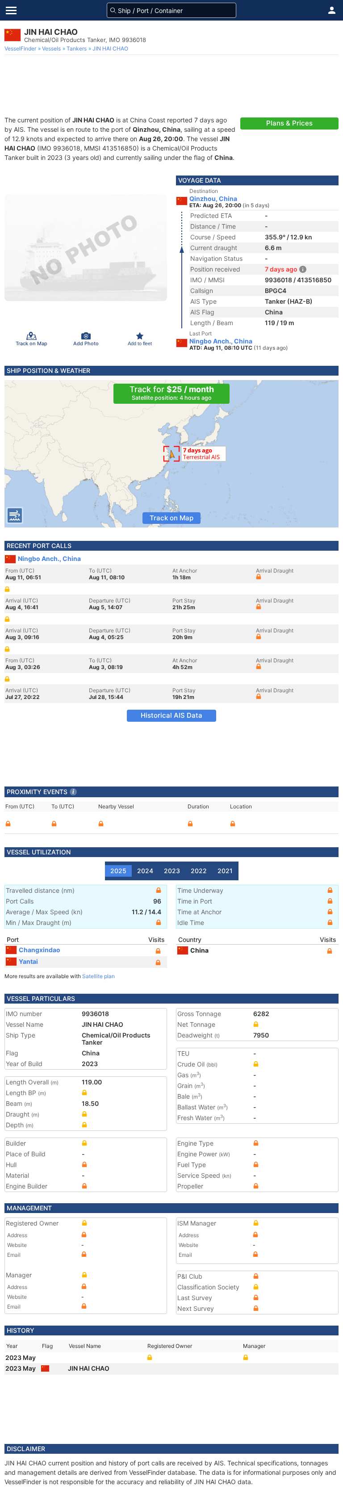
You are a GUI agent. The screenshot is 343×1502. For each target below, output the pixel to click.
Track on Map (171, 518)
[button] (332, 10)
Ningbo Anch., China (220, 341)
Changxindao (39, 950)
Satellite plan (98, 976)
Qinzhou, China (213, 198)
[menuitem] (21, 49)
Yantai (28, 961)
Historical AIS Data (171, 715)
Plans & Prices (289, 123)
